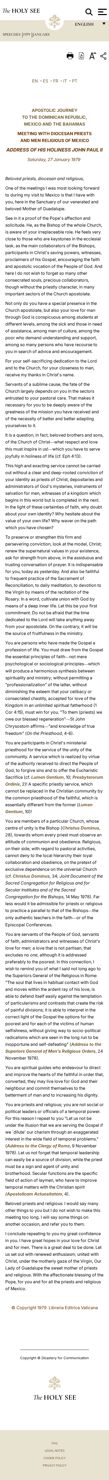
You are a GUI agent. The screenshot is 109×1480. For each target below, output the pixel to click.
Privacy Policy (54, 1465)
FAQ (54, 1443)
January (41, 34)
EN (35, 81)
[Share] (104, 57)
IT (65, 81)
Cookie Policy (55, 1458)
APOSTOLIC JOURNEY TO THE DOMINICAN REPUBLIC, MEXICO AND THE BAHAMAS (54, 117)
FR (55, 81)
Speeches (12, 34)
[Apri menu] (102, 11)
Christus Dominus (80, 828)
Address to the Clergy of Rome (38, 1145)
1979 (27, 34)
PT (74, 81)
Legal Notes (55, 1450)
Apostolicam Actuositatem (34, 1194)
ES (45, 81)
